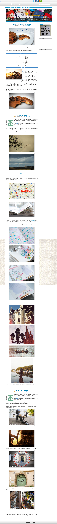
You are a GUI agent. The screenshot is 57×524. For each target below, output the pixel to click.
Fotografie (16, 7)
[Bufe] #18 (22, 173)
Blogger (34, 522)
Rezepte (29, 7)
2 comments (28, 391)
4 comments (28, 116)
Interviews (20, 7)
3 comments (28, 25)
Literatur (25, 7)
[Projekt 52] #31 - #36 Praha (22, 390)
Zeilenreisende (33, 220)
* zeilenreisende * (15, 4)
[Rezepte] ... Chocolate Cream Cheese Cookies (22, 24)
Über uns (7, 7)
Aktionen (11, 7)
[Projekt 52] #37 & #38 (22, 115)
